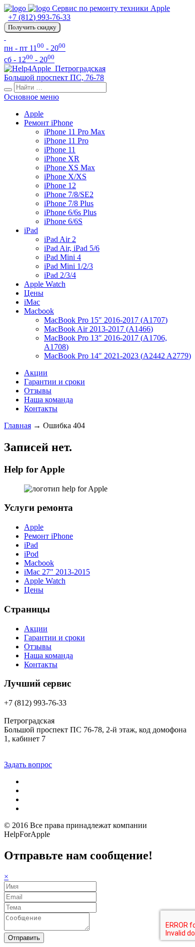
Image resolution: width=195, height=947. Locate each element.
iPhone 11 (60, 149)
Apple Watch (45, 284)
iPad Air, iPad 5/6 (72, 248)
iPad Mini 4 (62, 257)
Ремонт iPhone (48, 122)
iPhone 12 (60, 185)
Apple (34, 114)
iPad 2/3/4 (60, 275)
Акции (36, 372)
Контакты (41, 408)
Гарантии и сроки (54, 381)
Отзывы (38, 390)
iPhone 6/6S (63, 221)
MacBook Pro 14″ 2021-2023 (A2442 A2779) (117, 356)
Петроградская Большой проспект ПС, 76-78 (55, 73)
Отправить (24, 938)
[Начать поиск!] (8, 89)
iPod (31, 554)
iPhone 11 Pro (66, 140)
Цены (34, 293)
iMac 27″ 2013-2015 (57, 572)
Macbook (39, 311)
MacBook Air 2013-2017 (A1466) (98, 329)
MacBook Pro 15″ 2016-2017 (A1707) (106, 320)
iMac (32, 302)
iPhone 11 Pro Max (74, 131)
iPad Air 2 (60, 239)
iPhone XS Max (69, 167)
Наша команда (48, 399)
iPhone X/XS (65, 176)
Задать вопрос (28, 764)
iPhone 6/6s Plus (70, 212)
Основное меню (31, 97)
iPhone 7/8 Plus (69, 203)
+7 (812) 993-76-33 (39, 17)
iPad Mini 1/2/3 (68, 266)
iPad (31, 230)
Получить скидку (32, 27)
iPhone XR (62, 158)
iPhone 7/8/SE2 (69, 194)
